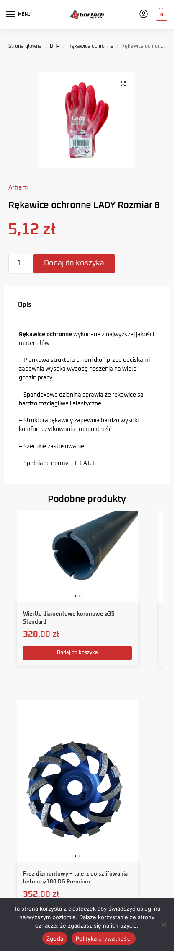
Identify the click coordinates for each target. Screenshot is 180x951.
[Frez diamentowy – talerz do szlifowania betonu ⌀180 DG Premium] (77, 781)
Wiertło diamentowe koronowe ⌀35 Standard (69, 618)
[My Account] (144, 15)
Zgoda (54, 938)
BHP (55, 46)
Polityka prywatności (103, 938)
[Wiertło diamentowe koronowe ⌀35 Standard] (77, 556)
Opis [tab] (24, 304)
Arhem (18, 187)
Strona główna (25, 46)
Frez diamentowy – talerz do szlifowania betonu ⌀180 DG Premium (75, 878)
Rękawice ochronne (90, 46)
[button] (160, 15)
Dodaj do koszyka (74, 263)
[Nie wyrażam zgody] (163, 924)
